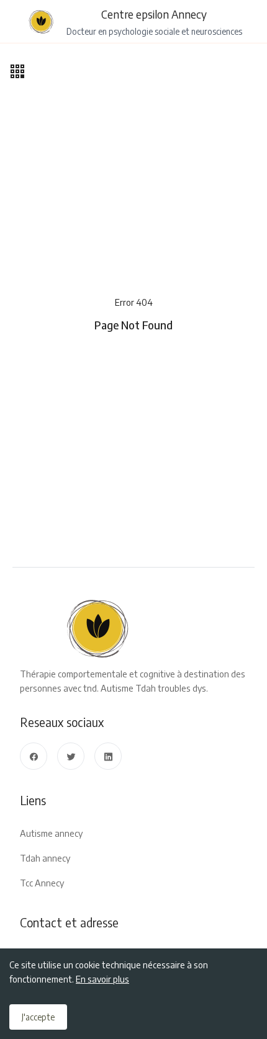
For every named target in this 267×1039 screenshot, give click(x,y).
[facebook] (33, 756)
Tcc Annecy (42, 882)
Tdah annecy (45, 857)
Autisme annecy (51, 833)
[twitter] (70, 756)
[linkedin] (108, 756)
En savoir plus (102, 978)
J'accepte (38, 1017)
